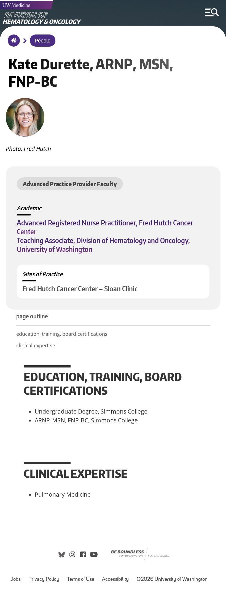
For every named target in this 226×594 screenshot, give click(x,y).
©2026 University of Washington (172, 579)
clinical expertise (35, 345)
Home (12, 44)
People (42, 41)
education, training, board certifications (61, 334)
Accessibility (115, 579)
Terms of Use (80, 579)
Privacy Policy (43, 579)
